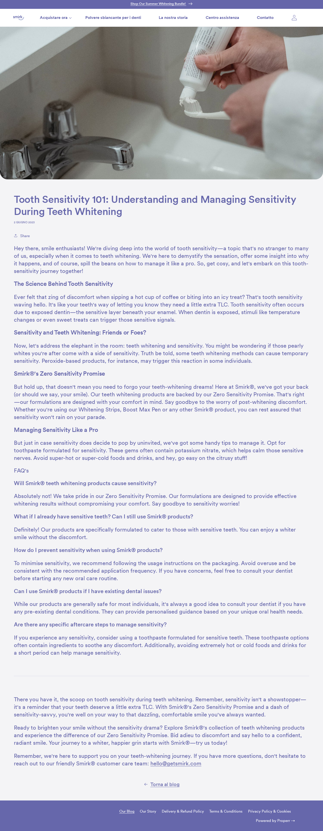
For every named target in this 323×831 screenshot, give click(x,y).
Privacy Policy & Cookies (269, 811)
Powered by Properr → (275, 820)
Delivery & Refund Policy (183, 811)
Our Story (148, 811)
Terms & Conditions (226, 811)
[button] (54, 17)
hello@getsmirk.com (175, 763)
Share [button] (25, 235)
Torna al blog (165, 784)
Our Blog (126, 811)
